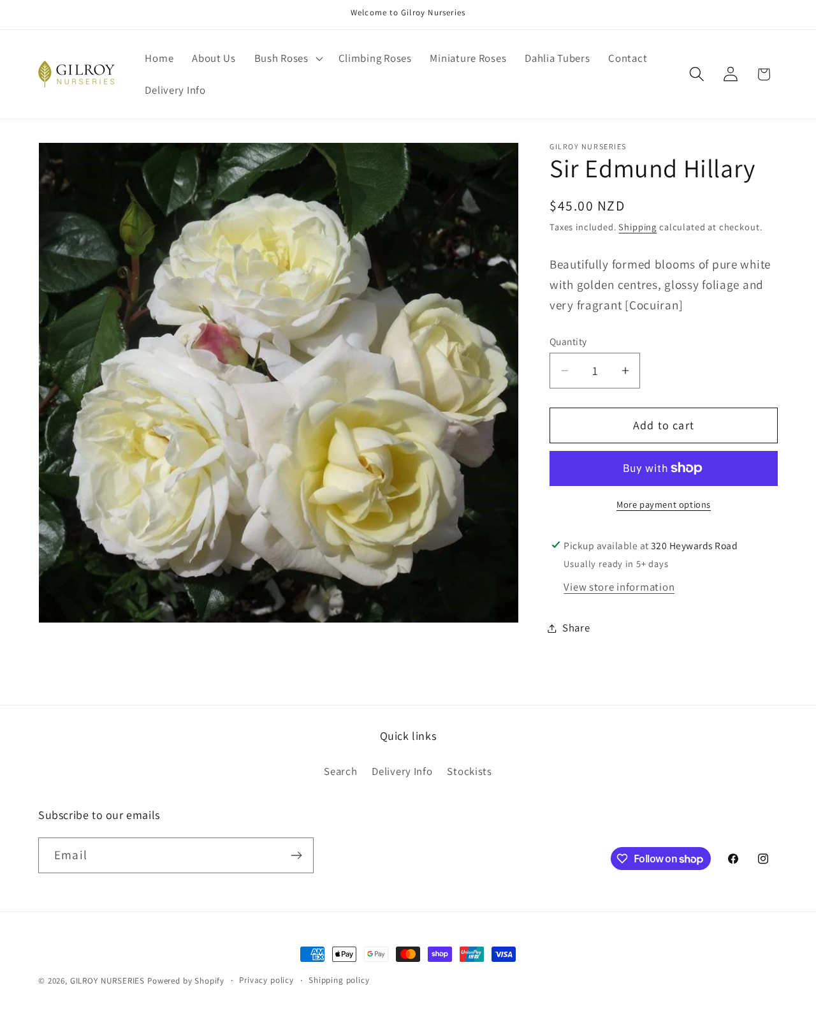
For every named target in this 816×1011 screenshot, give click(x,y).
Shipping (637, 227)
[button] (287, 59)
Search (340, 771)
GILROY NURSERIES (107, 980)
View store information (619, 587)
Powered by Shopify (185, 980)
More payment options (663, 504)
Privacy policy (266, 980)
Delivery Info (402, 771)
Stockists (469, 771)
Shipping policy (339, 980)
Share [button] (576, 628)
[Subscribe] (296, 855)
